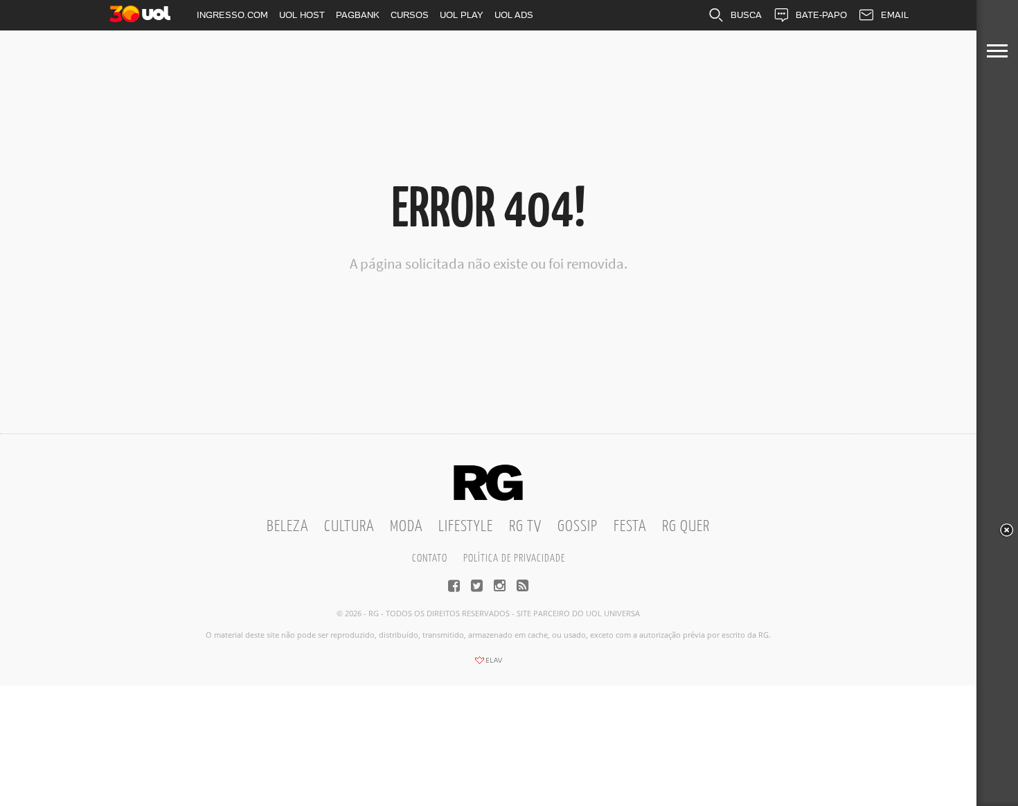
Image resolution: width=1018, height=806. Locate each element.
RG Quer (686, 527)
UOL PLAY (461, 15)
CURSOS (410, 15)
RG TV (525, 527)
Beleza (287, 527)
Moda (406, 527)
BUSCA (746, 15)
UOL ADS (513, 15)
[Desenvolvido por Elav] (488, 665)
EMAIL (895, 15)
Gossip (577, 527)
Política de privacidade (514, 558)
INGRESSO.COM (232, 15)
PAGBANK (357, 15)
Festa (630, 527)
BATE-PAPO (821, 15)
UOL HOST (302, 15)
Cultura (349, 527)
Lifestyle (465, 527)
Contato (429, 558)
